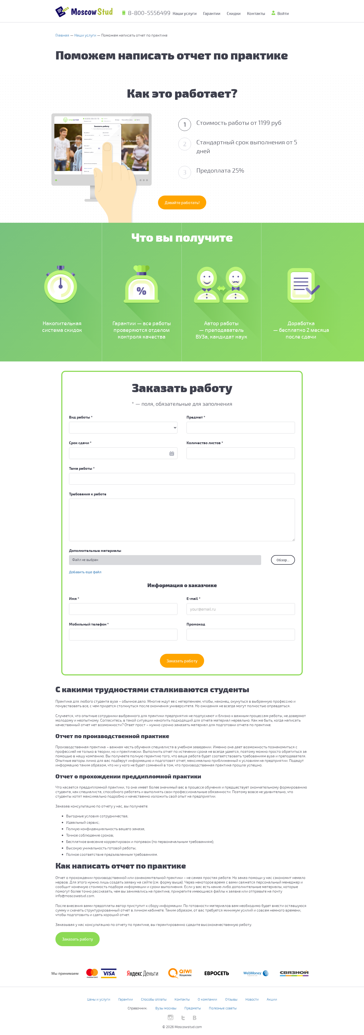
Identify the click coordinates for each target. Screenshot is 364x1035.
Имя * (74, 598)
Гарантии (211, 13)
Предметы (192, 1008)
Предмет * (196, 417)
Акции (272, 999)
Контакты (256, 13)
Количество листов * (205, 442)
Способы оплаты (154, 999)
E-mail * (193, 598)
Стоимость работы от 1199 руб (233, 123)
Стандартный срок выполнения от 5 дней (240, 146)
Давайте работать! (182, 202)
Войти (283, 13)
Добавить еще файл (85, 572)
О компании (207, 999)
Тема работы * (82, 468)
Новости (252, 999)
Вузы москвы (165, 1008)
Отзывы (231, 999)
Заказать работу (182, 660)
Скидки (234, 13)
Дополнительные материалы (95, 550)
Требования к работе (87, 494)
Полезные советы (223, 1008)
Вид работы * (80, 417)
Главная (62, 35)
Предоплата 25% (213, 170)
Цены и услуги (98, 999)
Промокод (196, 624)
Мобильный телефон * (89, 624)
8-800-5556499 (149, 12)
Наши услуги (85, 35)
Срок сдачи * (80, 442)
